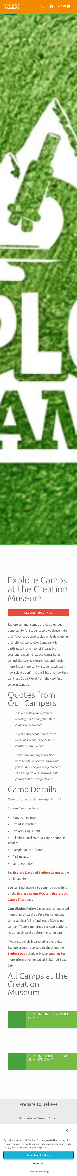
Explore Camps (49, 872)
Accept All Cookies (38, 1155)
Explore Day (16, 953)
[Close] (67, 1130)
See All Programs (38, 612)
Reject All (38, 1163)
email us (54, 953)
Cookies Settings (38, 1171)
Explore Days (22, 872)
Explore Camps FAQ (31, 893)
